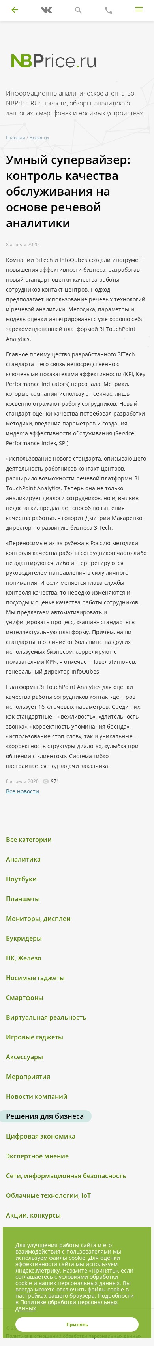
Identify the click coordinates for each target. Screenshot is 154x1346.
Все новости (22, 791)
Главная (15, 137)
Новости (39, 137)
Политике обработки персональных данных (66, 1305)
